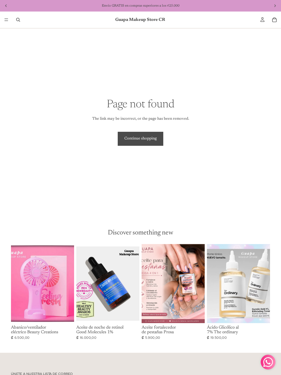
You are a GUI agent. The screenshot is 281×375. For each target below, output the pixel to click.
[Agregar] (66, 315)
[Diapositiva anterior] (17, 284)
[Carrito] (274, 20)
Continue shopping (140, 139)
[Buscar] (18, 20)
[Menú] (6, 19)
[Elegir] (261, 315)
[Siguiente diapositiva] (68, 284)
